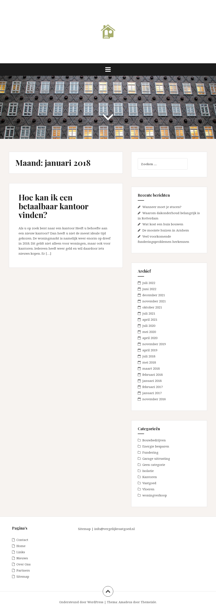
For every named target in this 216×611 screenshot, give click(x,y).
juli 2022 (148, 283)
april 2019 (149, 350)
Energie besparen (155, 446)
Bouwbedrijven (154, 440)
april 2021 (149, 319)
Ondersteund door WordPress (81, 602)
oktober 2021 (152, 307)
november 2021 (154, 301)
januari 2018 (152, 380)
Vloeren (148, 489)
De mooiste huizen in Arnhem (165, 230)
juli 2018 (148, 356)
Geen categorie (153, 464)
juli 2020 (148, 325)
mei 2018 (149, 362)
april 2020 (149, 338)
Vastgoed (149, 483)
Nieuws (22, 558)
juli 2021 (148, 313)
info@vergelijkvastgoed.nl (114, 529)
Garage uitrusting (156, 458)
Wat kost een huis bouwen (162, 224)
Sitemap (22, 576)
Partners (23, 570)
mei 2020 (149, 332)
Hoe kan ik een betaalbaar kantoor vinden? (53, 206)
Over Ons (23, 564)
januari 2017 (152, 393)
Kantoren (149, 477)
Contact (22, 540)
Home (21, 546)
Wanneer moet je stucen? (161, 207)
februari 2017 (152, 387)
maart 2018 (151, 368)
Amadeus (125, 602)
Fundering (150, 452)
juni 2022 (149, 289)
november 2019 (154, 344)
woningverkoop (154, 495)
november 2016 (154, 399)
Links (20, 552)
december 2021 (153, 295)
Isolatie (148, 471)
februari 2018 (152, 374)
